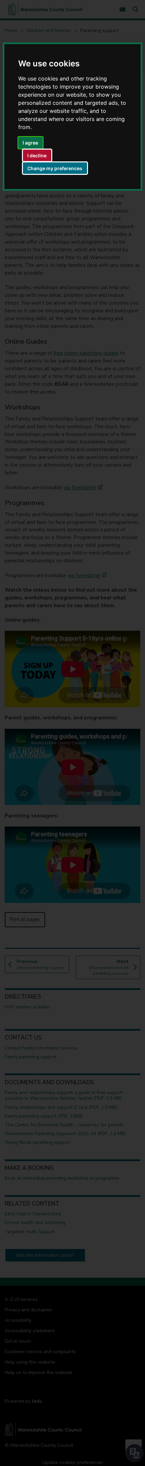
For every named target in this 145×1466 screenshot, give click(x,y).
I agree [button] (30, 143)
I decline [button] (37, 155)
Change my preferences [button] (54, 168)
